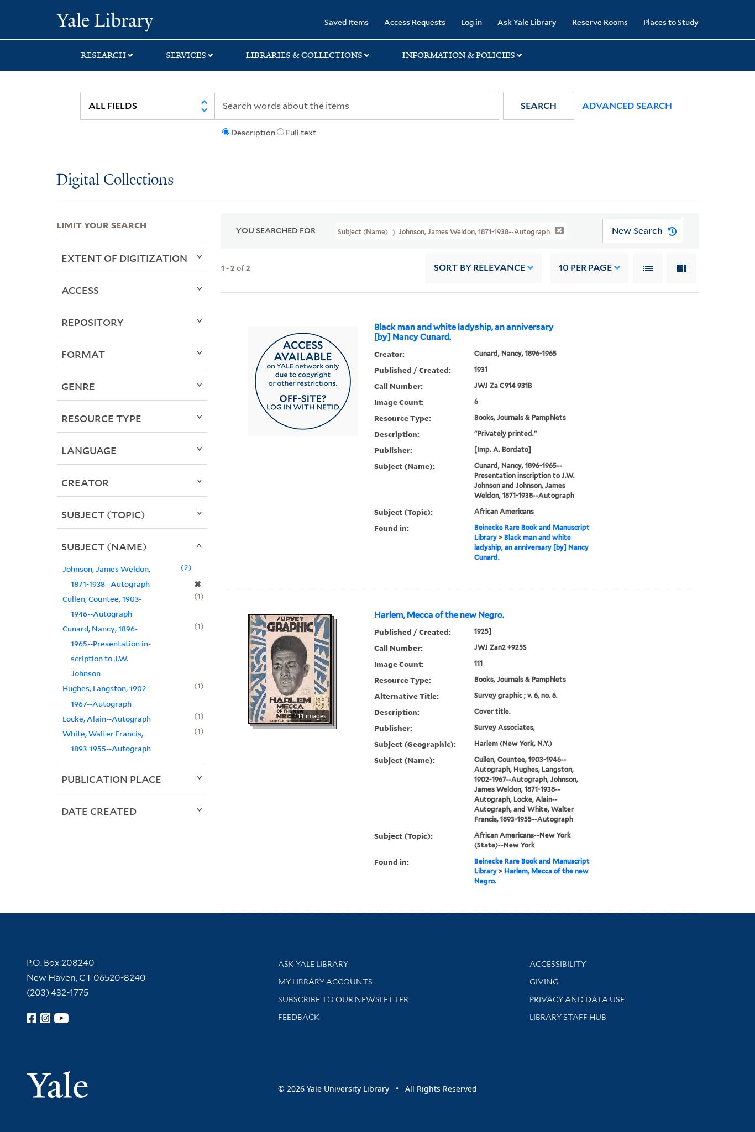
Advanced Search (627, 106)
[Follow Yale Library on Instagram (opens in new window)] (45, 1018)
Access (80, 290)
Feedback (298, 1017)
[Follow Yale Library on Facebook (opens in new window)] (31, 1018)
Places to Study (671, 22)
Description (253, 132)
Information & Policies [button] (458, 55)
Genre (78, 386)
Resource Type (101, 418)
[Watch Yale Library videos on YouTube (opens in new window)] (61, 1018)
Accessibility (557, 964)
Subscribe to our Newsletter (343, 999)
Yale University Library (104, 21)
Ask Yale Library (527, 22)
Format (83, 354)
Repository (92, 322)
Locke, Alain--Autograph (106, 718)
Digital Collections (115, 180)
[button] (538, 106)
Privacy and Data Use (577, 999)
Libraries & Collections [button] (304, 55)
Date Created (99, 811)
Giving (544, 981)
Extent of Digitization (124, 258)
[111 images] (290, 668)
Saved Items (346, 22)
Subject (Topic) (103, 514)
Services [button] (186, 55)
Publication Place (111, 779)
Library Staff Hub (567, 1017)
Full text (301, 132)
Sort (479, 267)
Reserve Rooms (600, 22)
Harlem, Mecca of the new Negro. (439, 615)
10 (585, 267)
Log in (471, 22)
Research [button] (103, 55)
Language (89, 450)
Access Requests (414, 22)
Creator (85, 482)
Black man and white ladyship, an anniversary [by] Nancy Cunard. (464, 332)
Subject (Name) (104, 546)
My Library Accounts (325, 981)
